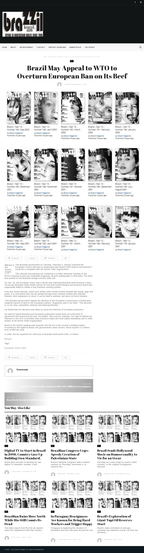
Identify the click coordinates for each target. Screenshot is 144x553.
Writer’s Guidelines (57, 47)
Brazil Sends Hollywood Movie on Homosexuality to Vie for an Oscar (117, 454)
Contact (41, 47)
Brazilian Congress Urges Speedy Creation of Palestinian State (69, 454)
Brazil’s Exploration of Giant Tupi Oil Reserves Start (114, 520)
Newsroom (70, 84)
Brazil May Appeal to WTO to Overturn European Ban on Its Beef (74, 57)
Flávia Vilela (16, 537)
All (45, 57)
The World (90, 47)
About (13, 47)
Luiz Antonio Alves (65, 539)
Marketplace (75, 47)
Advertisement (26, 47)
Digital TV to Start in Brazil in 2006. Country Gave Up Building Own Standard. (25, 454)
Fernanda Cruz (109, 474)
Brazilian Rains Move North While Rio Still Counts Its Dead (24, 520)
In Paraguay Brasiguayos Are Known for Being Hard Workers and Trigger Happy (71, 520)
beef (24, 348)
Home (4, 47)
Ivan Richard (16, 471)
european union (12, 348)
